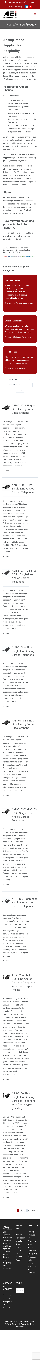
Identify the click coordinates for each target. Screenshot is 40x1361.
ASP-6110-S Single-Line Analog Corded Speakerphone (23, 409)
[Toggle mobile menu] (35, 14)
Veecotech (20, 1327)
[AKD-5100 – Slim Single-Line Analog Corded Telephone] (6, 487)
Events (18, 1247)
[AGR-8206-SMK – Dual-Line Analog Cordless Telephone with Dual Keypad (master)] (6, 977)
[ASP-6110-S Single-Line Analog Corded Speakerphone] (6, 408)
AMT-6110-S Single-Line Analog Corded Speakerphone (23, 724)
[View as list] (22, 390)
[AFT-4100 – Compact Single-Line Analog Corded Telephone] (6, 901)
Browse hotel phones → (15, 368)
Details (7, 470)
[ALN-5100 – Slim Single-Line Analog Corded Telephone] (6, 650)
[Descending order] (30, 379)
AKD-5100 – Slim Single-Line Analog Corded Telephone (23, 488)
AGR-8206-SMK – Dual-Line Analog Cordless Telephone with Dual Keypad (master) (24, 982)
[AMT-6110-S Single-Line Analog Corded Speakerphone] (6, 723)
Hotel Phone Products (32, 1263)
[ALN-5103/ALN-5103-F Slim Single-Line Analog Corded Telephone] (6, 573)
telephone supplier (27, 57)
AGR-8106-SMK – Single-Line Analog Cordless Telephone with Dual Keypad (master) (24, 1101)
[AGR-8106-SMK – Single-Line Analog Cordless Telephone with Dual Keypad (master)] (6, 1096)
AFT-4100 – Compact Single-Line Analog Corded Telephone (24, 902)
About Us (19, 1235)
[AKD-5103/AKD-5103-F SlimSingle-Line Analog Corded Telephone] (6, 812)
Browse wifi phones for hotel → (18, 337)
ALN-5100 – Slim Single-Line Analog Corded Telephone (23, 651)
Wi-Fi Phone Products (32, 1247)
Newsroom (20, 1238)
